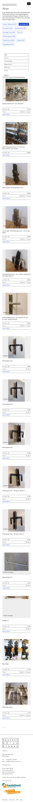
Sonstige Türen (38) (9, 32)
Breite (6, 58)
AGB (17, 799)
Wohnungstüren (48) (9, 36)
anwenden (6, 75)
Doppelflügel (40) (8, 44)
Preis (6, 70)
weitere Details (6, 114)
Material (7, 67)
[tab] (16, 55)
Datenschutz (12, 799)
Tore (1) (20, 32)
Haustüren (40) (7, 28)
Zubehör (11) (20, 40)
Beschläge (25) (24, 24)
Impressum (4, 799)
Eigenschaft (8, 64)
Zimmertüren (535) (8, 40)
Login (21, 799)
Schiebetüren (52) (20, 28)
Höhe (5, 55)
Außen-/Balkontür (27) (9, 24)
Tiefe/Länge (8, 61)
